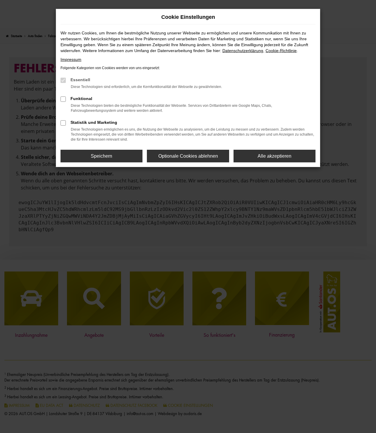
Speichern (101, 156)
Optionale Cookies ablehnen (188, 156)
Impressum (71, 59)
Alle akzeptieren (274, 156)
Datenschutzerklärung (242, 50)
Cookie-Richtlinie (281, 50)
